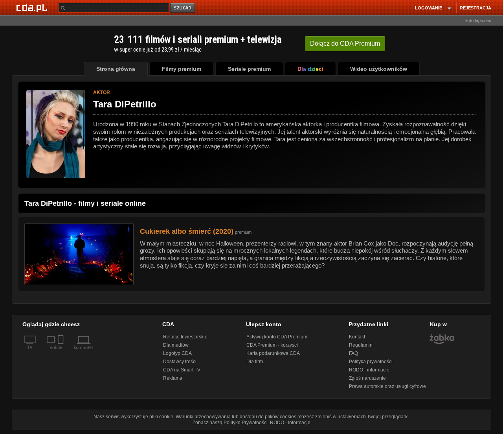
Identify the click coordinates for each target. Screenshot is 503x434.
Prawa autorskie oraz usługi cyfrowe (387, 386)
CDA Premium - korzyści (272, 345)
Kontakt (357, 337)
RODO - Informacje (290, 422)
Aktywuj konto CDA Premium (276, 337)
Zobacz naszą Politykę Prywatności (230, 422)
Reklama (172, 378)
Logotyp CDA (177, 353)
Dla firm (254, 361)
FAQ (353, 353)
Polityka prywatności (371, 361)
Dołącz (345, 43)
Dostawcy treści (179, 361)
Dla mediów (176, 345)
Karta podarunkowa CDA (273, 353)
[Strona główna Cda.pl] (33, 7)
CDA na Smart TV (181, 370)
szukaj (183, 8)
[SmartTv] (61, 352)
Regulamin (361, 345)
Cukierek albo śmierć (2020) (186, 231)
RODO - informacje (369, 370)
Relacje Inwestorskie (185, 337)
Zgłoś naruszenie (367, 378)
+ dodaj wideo (478, 20)
